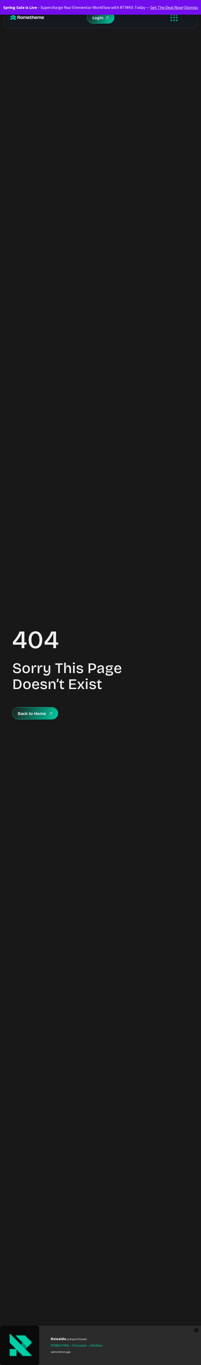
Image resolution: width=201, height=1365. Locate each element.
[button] (174, 17)
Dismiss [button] (191, 7)
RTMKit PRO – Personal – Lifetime (77, 1345)
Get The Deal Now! (166, 7)
